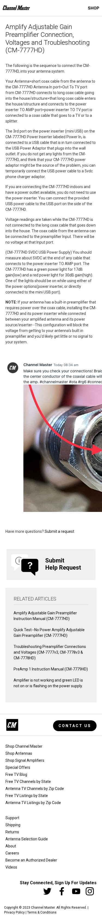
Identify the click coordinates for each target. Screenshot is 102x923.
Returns (12, 832)
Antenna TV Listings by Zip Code (33, 803)
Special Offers (17, 767)
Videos (11, 867)
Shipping (12, 825)
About (10, 846)
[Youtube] (76, 891)
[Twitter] (47, 891)
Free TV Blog (16, 774)
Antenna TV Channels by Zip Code (34, 788)
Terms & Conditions (42, 912)
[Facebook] (62, 891)
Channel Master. (43, 907)
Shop (93, 8)
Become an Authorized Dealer (31, 860)
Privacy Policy (14, 912)
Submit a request (59, 531)
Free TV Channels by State (28, 781)
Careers (12, 853)
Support (12, 818)
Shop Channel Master (23, 746)
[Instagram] (90, 891)
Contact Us (74, 726)
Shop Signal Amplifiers (24, 760)
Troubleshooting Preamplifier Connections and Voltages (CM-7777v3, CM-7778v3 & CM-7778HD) (50, 652)
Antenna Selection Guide (26, 839)
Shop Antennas (18, 753)
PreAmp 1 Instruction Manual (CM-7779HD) (51, 669)
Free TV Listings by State (26, 795)
